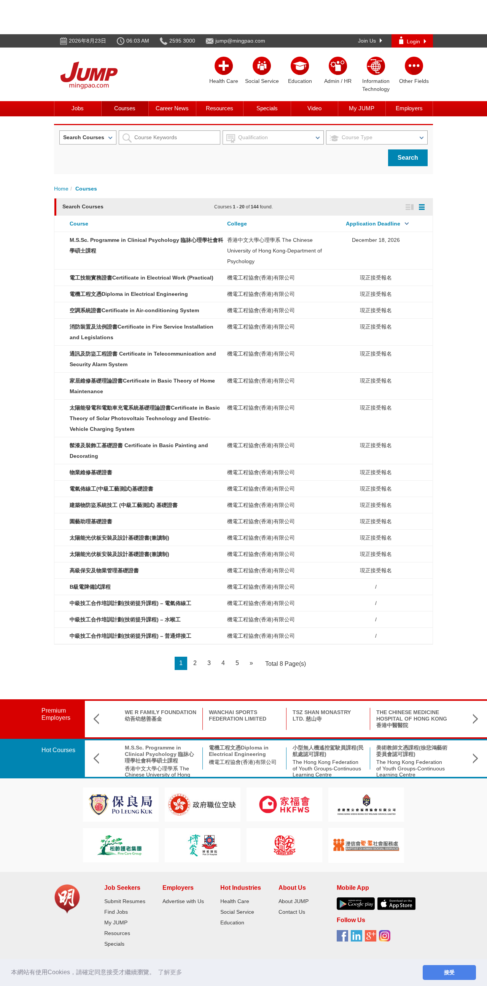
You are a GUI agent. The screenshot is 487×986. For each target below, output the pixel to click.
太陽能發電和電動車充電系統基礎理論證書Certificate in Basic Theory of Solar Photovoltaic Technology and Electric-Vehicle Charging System (145, 418)
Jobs (78, 108)
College (237, 224)
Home (61, 189)
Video (314, 108)
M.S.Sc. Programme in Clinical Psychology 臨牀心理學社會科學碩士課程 (159, 754)
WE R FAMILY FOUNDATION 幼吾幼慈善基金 (160, 715)
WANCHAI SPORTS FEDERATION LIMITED (237, 715)
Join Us (367, 41)
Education (232, 922)
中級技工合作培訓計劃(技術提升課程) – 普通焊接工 (130, 636)
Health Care (234, 901)
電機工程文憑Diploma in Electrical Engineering (129, 294)
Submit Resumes (124, 901)
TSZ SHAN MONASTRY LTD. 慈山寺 (322, 715)
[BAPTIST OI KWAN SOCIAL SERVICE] (366, 845)
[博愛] (202, 845)
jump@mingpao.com (240, 41)
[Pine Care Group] (120, 845)
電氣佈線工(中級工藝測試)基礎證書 (111, 489)
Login (413, 41)
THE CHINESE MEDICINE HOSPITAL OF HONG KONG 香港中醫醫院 (411, 718)
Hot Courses (58, 750)
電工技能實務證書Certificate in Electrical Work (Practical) (141, 278)
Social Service (237, 912)
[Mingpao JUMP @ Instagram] (386, 938)
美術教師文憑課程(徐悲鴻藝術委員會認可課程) (411, 751)
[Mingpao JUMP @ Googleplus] (372, 938)
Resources (219, 108)
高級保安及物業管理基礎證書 (104, 570)
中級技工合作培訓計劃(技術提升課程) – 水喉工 (125, 619)
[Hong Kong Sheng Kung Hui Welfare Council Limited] (366, 804)
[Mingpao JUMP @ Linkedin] (358, 938)
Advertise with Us (183, 901)
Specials (267, 108)
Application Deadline (373, 224)
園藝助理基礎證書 (91, 521)
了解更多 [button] (170, 972)
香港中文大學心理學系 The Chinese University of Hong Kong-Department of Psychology (274, 250)
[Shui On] (284, 845)
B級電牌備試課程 (90, 587)
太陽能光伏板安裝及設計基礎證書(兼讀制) (119, 538)
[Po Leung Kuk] (120, 804)
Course (79, 224)
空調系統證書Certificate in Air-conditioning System (134, 310)
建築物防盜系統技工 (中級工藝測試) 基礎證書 (124, 505)
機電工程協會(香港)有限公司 (261, 278)
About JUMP (294, 901)
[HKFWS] (284, 804)
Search (408, 157)
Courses (124, 108)
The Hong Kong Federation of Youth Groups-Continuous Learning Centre (327, 768)
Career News (172, 108)
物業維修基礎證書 (91, 472)
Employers (409, 108)
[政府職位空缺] (202, 804)
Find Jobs (116, 912)
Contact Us (292, 912)
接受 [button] (449, 972)
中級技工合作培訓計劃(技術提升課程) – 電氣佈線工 (130, 603)
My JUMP (361, 108)
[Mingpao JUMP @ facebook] (344, 938)
